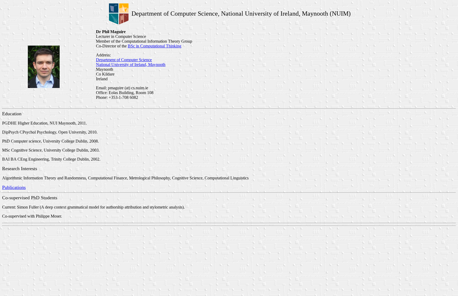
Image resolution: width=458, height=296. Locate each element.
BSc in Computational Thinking (154, 46)
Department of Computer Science (124, 60)
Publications (14, 187)
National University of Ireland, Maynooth (130, 64)
